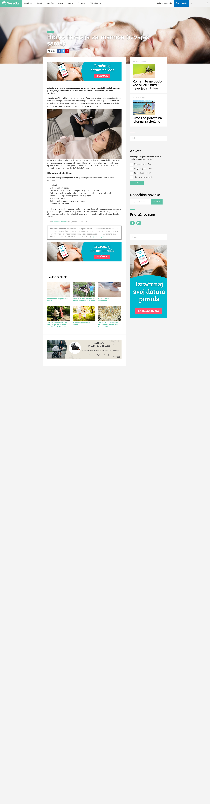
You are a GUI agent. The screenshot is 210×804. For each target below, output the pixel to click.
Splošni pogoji (98, 236)
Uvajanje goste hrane (143, 168)
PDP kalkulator (95, 3)
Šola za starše (181, 3)
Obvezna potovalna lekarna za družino (147, 110)
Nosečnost (28, 3)
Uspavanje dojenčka (142, 164)
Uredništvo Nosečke (60, 222)
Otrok (60, 3)
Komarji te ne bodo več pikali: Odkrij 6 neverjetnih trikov (147, 75)
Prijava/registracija (164, 3)
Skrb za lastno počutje (143, 177)
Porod (39, 3)
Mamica (70, 3)
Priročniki (81, 3)
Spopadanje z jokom (142, 173)
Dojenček (50, 3)
